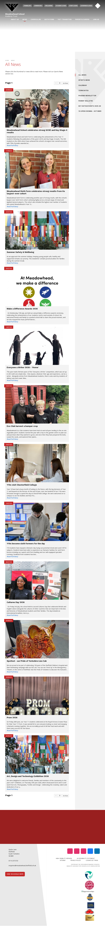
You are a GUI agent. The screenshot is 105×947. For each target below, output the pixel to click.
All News (82, 75)
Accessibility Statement (86, 858)
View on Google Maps (15, 874)
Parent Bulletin (85, 101)
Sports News (84, 80)
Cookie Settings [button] (92, 860)
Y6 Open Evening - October (89, 111)
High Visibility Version (64, 858)
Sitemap (63, 860)
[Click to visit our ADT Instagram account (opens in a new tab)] (83, 851)
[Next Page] (60, 83)
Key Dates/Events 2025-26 (89, 106)
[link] (56, 83)
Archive (65, 83)
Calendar (82, 85)
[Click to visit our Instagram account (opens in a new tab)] (70, 851)
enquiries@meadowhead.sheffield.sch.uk (22, 865)
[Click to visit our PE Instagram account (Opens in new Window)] (76, 851)
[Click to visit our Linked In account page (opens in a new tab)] (97, 851)
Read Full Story (12, 145)
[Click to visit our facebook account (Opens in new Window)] (90, 851)
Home (7, 60)
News (13, 60)
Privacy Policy (76, 860)
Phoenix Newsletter (87, 96)
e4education (95, 866)
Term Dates (83, 90)
